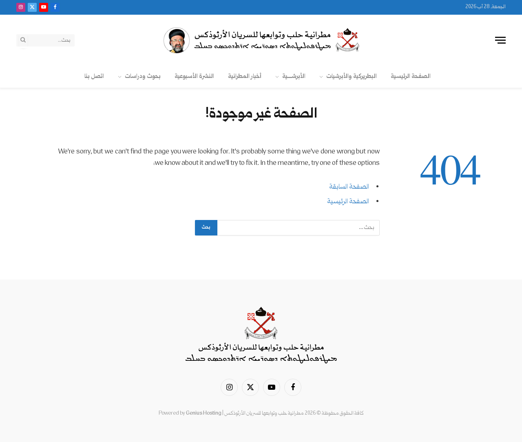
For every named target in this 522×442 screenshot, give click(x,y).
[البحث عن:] (298, 227)
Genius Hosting (203, 413)
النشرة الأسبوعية (194, 76)
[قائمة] (500, 40)
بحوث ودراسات (143, 76)
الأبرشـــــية (293, 76)
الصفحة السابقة (349, 187)
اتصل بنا (94, 76)
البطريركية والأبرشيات (351, 76)
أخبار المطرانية (244, 76)
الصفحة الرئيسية (411, 76)
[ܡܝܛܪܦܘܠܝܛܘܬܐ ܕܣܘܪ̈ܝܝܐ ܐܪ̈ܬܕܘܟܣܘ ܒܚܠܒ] (261, 40)
